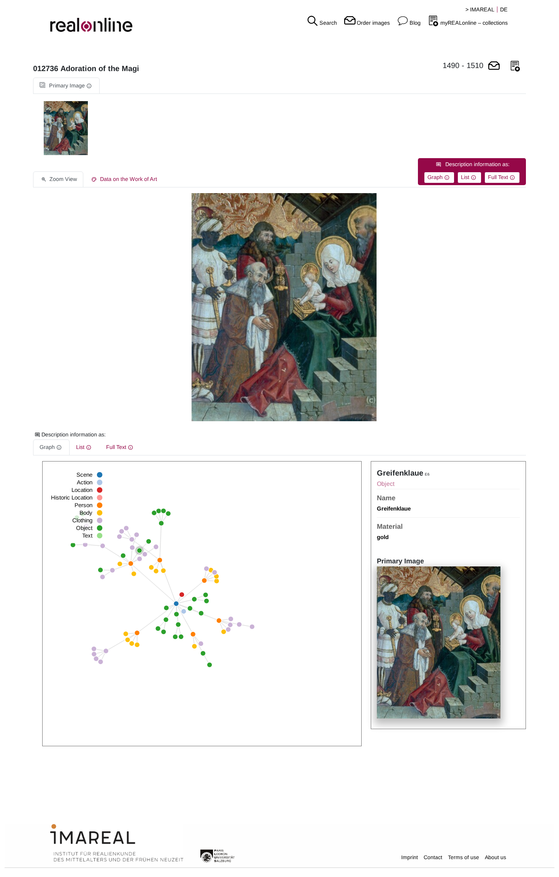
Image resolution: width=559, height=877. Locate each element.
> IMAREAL (479, 9)
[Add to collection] (515, 66)
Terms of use (463, 857)
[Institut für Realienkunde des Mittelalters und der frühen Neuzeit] (116, 843)
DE (504, 9)
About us (495, 857)
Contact (433, 857)
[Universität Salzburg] (217, 855)
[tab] (66, 86)
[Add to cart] (494, 66)
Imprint (409, 857)
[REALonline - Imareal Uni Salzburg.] (93, 19)
